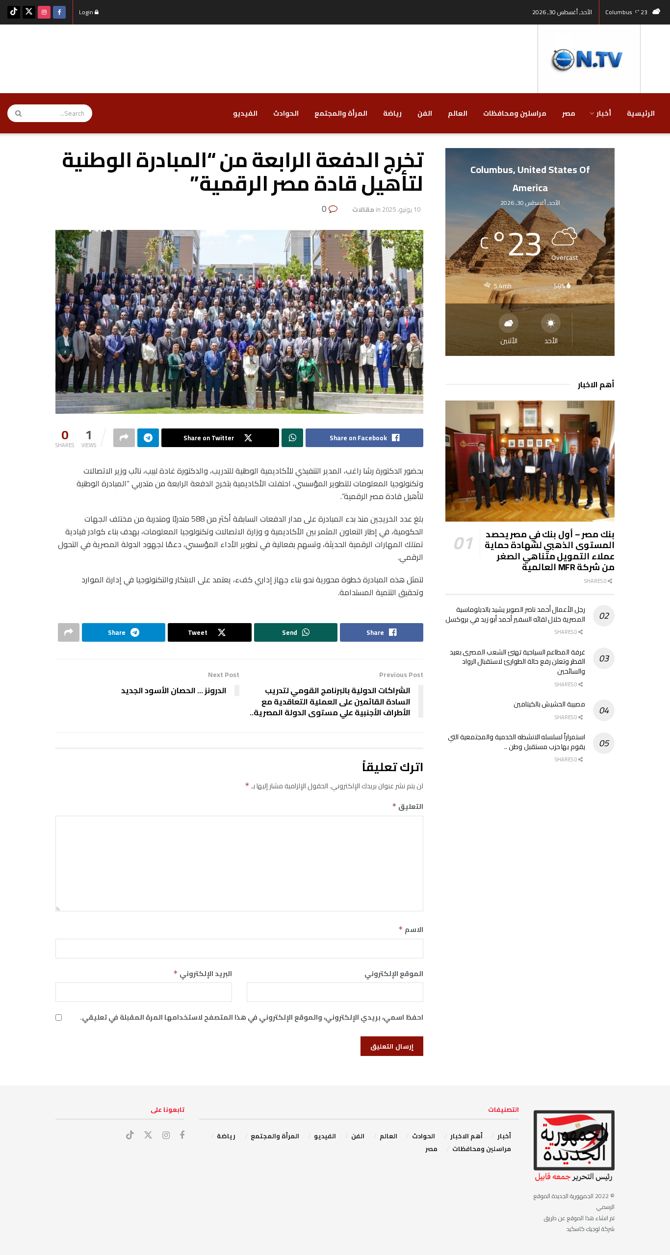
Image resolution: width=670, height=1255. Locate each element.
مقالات (363, 209)
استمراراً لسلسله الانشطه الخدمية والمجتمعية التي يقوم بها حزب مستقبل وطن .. (516, 741)
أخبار (603, 113)
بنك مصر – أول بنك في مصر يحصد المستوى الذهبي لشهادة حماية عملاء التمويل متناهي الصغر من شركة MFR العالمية (550, 551)
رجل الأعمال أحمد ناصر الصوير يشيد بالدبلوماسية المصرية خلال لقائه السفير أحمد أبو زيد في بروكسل (515, 614)
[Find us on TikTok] (13, 12)
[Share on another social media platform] (124, 437)
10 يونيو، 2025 (401, 209)
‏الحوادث (286, 113)
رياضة (392, 113)
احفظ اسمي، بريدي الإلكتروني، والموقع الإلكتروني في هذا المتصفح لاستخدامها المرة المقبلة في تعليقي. (251, 1017)
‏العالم (457, 113)
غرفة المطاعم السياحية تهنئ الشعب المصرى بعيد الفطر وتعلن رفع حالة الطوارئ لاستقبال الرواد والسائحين (517, 662)
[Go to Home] (589, 58)
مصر (568, 113)
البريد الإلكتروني (202, 973)
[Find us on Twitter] (29, 12)
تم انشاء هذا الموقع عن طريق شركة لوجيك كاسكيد (579, 1223)
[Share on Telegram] (148, 437)
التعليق (407, 806)
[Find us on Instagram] (44, 12)
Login (87, 12)
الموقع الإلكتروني (393, 973)
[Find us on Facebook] (59, 12)
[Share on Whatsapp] (292, 437)
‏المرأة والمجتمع (340, 113)
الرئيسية (641, 113)
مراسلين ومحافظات (514, 113)
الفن (424, 113)
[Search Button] (15, 113)
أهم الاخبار (466, 1136)
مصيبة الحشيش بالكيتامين (549, 704)
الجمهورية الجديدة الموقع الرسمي (574, 1201)
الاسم (410, 929)
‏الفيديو (245, 113)
